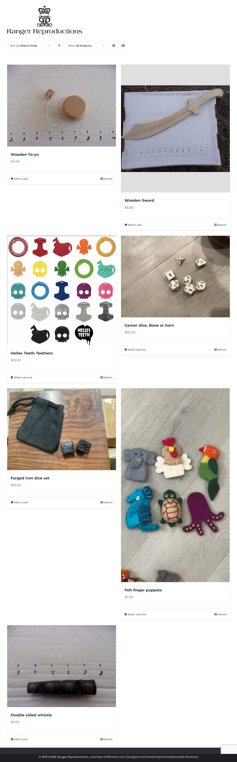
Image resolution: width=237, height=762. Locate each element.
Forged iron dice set (30, 478)
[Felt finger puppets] (175, 485)
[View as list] (123, 45)
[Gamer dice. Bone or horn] (175, 277)
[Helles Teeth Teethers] (61, 290)
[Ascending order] (59, 46)
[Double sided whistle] (61, 666)
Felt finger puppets (143, 590)
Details (107, 178)
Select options (23, 377)
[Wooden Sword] (175, 128)
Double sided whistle (31, 715)
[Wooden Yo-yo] (61, 106)
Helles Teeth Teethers (32, 353)
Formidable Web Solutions (179, 757)
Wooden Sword (139, 200)
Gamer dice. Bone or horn (149, 325)
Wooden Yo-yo (25, 154)
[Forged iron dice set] (61, 429)
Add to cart (21, 178)
